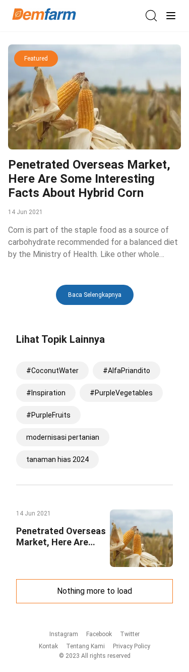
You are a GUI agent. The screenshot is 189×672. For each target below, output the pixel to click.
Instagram (63, 634)
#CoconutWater (52, 371)
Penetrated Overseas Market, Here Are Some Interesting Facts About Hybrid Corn (89, 179)
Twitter (130, 634)
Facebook (99, 634)
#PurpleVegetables (121, 393)
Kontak (48, 646)
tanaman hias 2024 (57, 459)
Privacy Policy (131, 646)
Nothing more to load (94, 591)
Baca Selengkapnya (94, 294)
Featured (36, 58)
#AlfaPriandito (126, 371)
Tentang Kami (85, 646)
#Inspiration (46, 393)
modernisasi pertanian (62, 437)
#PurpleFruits (48, 415)
